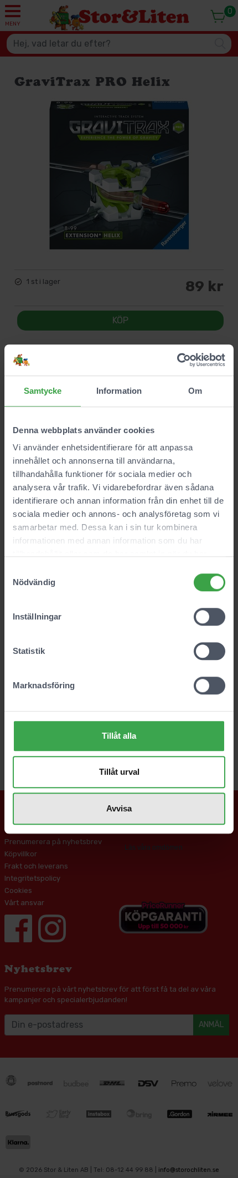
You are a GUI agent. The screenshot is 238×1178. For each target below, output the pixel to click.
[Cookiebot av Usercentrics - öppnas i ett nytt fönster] (176, 360)
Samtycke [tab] (43, 390)
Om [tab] (195, 390)
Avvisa (119, 808)
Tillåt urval (119, 771)
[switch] (209, 617)
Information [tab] (119, 390)
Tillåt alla (119, 735)
